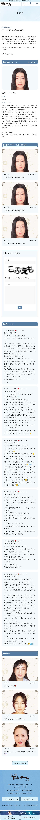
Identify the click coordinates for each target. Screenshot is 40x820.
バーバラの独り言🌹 (10, 330)
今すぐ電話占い (9, 799)
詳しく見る (31, 62)
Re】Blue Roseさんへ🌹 (11, 389)
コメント (7, 284)
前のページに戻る (19, 763)
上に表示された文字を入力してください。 (17, 278)
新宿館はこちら (28, 799)
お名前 (7, 260)
